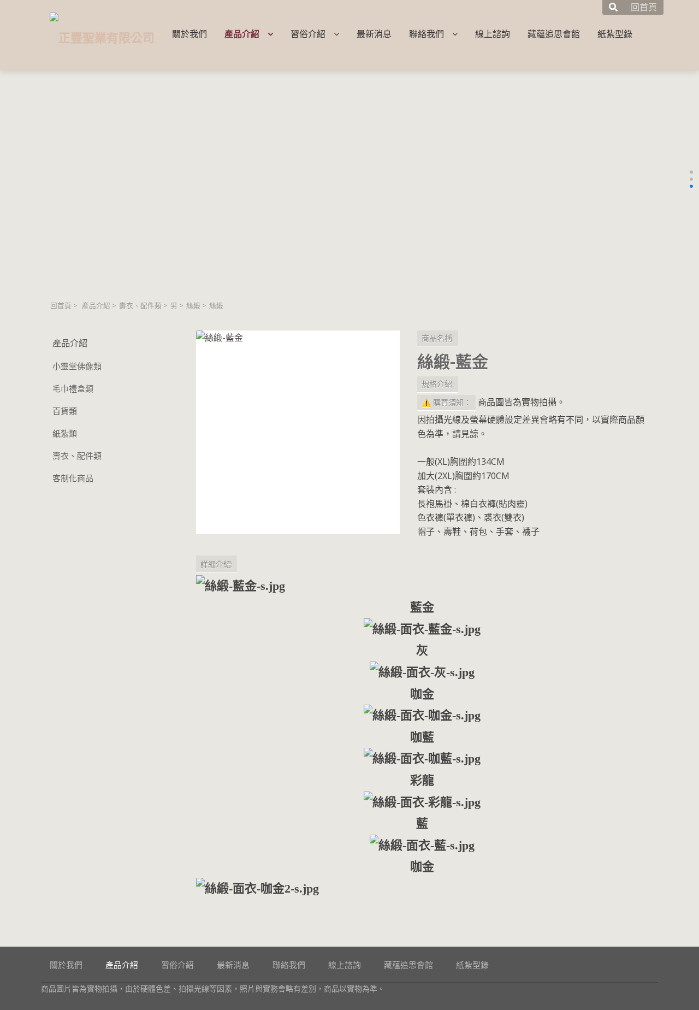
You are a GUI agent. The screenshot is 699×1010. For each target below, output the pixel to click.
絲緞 (193, 305)
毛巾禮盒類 (72, 388)
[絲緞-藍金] (298, 432)
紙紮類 (64, 433)
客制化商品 (72, 477)
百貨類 (64, 410)
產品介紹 (96, 305)
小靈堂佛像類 (77, 366)
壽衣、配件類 (140, 305)
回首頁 (61, 305)
